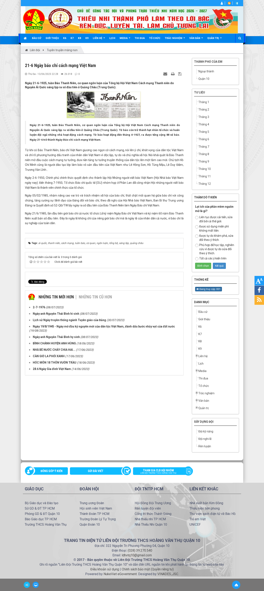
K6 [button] (64, 38)
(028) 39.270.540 (140, 550)
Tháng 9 (203, 161)
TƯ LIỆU (199, 92)
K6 (200, 326)
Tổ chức (203, 385)
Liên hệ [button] (98, 38)
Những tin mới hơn (56, 296)
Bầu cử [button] (36, 38)
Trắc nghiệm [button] (174, 38)
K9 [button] (86, 38)
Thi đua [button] (140, 38)
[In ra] (173, 73)
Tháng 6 (203, 139)
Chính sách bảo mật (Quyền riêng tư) (148, 569)
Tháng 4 (203, 124)
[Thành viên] (222, 3)
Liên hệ (202, 356)
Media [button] (124, 38)
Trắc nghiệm (206, 393)
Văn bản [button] (195, 38)
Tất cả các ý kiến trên (212, 258)
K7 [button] (72, 38)
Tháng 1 (203, 102)
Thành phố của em (208, 61)
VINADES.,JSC (167, 574)
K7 (200, 334)
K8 (200, 341)
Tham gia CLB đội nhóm (158, 471)
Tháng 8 (203, 154)
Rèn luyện (204, 446)
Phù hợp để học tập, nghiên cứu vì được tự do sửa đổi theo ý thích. (216, 249)
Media (202, 371)
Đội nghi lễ (204, 438)
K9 (200, 348)
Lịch (201, 363)
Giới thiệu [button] (52, 38)
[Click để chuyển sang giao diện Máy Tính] (36, 585)
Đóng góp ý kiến (51, 471)
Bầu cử (202, 311)
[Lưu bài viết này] (180, 73)
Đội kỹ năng (205, 431)
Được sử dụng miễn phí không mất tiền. (214, 228)
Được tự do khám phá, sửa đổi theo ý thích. (216, 237)
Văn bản (203, 400)
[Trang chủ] (26, 38)
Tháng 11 (204, 176)
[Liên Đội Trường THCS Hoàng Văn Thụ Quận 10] (34, 19)
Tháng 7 (203, 146)
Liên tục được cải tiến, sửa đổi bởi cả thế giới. (215, 219)
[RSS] (229, 3)
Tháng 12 (204, 183)
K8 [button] (79, 38)
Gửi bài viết (95, 471)
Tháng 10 (204, 169)
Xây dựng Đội (203, 421)
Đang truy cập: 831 (210, 289)
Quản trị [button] (213, 38)
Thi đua (203, 378)
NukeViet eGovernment (120, 574)
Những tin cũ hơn (95, 296)
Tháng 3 (203, 117)
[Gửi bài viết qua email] (165, 73)
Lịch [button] (112, 38)
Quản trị (203, 408)
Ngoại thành (206, 71)
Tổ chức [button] (154, 38)
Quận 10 (203, 78)
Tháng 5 (203, 131)
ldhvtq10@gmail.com (137, 555)
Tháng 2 (203, 109)
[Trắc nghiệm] (237, 3)
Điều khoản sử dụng (104, 569)
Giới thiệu (204, 319)
